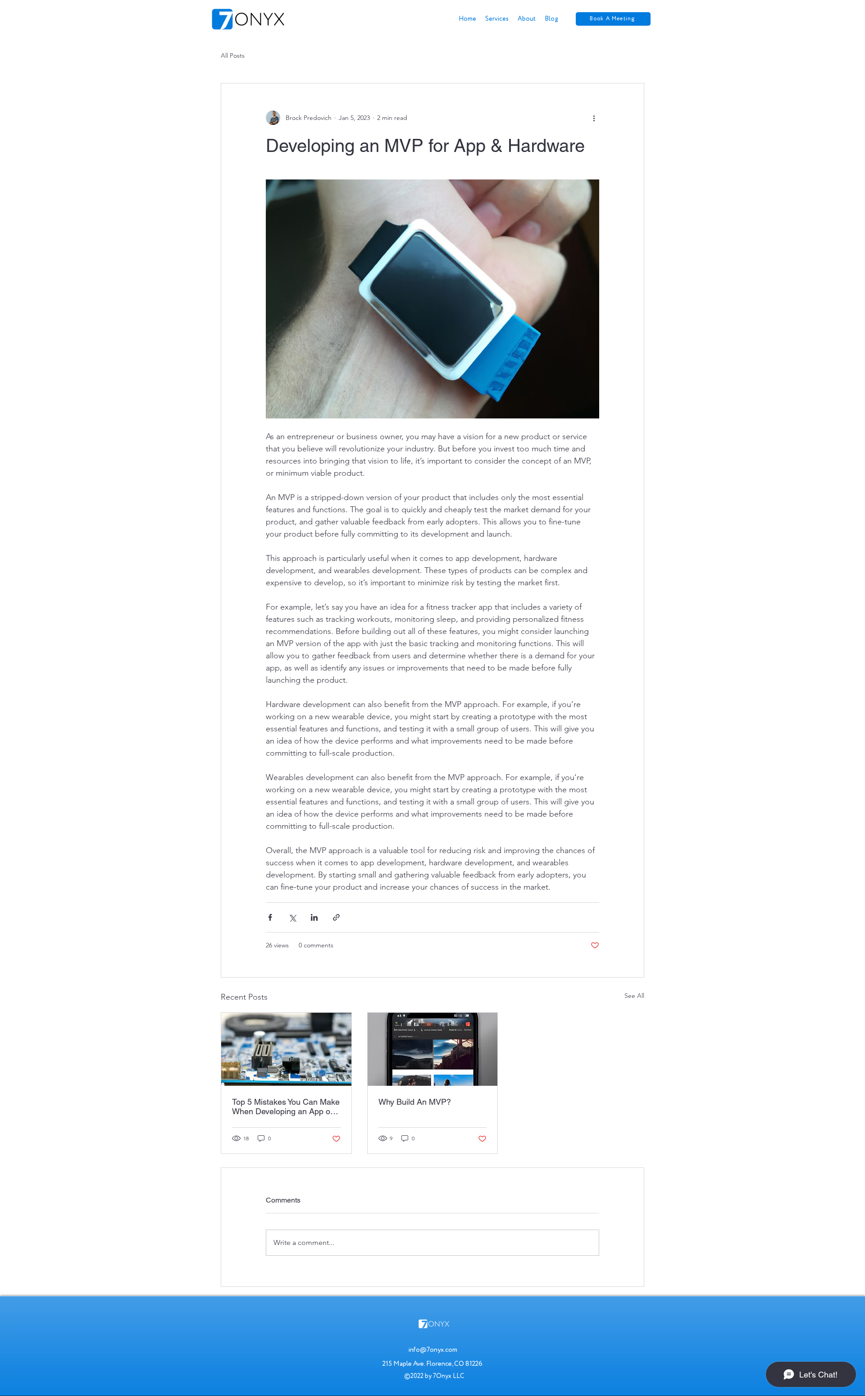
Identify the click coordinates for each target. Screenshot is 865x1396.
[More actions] (593, 117)
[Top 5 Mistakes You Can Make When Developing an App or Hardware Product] (286, 1049)
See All (634, 996)
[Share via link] (336, 917)
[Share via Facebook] (270, 917)
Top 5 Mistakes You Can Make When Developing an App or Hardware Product (286, 1106)
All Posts (233, 55)
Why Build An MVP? (414, 1102)
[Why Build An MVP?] (433, 1049)
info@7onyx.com (432, 1349)
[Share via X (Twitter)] (292, 917)
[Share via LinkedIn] (314, 917)
